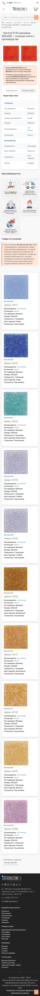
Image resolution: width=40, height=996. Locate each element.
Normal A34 (8, 825)
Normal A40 (8, 768)
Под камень (6, 932)
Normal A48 (8, 535)
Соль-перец (6, 936)
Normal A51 (8, 418)
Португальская (7, 915)
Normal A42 (8, 651)
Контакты (5, 967)
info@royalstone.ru (10, 901)
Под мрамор (6, 934)
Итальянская (6, 913)
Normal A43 (8, 593)
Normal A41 (8, 709)
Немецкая (5, 922)
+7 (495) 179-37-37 (10, 898)
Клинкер (5, 948)
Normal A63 (8, 360)
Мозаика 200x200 (10, 863)
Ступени (4, 951)
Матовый (5, 939)
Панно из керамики (8, 953)
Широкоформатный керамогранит (14, 930)
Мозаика (5, 946)
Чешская (5, 920)
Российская (6, 918)
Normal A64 (8, 301)
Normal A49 (8, 476)
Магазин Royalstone (9, 960)
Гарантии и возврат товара (11, 965)
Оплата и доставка (8, 963)
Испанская (5, 911)
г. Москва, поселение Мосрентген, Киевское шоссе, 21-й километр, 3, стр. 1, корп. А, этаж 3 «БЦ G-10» (18, 891)
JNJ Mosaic (21, 309)
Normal (30, 135)
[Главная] (3, 23)
